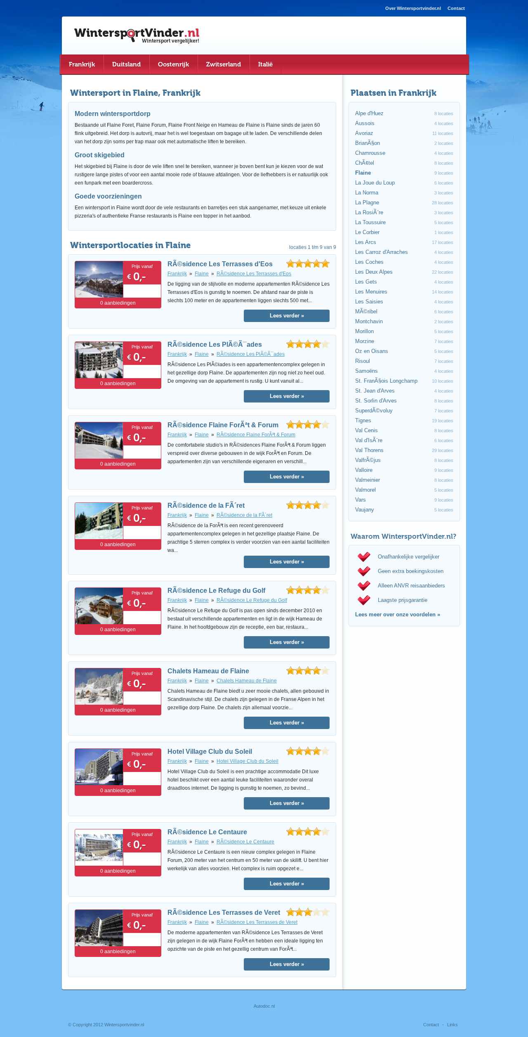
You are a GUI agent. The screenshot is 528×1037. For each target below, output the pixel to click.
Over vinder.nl (413, 8)
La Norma (366, 192)
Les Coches (369, 262)
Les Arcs (365, 242)
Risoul (362, 361)
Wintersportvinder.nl (124, 1024)
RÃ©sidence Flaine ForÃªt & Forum (222, 425)
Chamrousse (370, 153)
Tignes (363, 420)
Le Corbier (367, 232)
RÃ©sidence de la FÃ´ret (206, 505)
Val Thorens (369, 450)
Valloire (363, 470)
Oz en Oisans (371, 351)
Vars (360, 500)
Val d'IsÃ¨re (368, 440)
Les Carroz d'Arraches (381, 252)
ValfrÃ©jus (368, 460)
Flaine (202, 274)
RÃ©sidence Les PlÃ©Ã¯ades (214, 344)
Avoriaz (364, 133)
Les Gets (366, 282)
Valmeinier (367, 480)
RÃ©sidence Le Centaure (207, 832)
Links (452, 1024)
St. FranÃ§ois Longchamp (386, 381)
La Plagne (367, 202)
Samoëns (366, 371)
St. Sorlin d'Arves (376, 401)
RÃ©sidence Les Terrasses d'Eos (220, 264)
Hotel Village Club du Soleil (209, 751)
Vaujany (364, 510)
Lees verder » (287, 316)
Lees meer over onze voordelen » (397, 614)
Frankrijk (177, 274)
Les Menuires (371, 292)
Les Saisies (369, 301)
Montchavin (369, 321)
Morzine (364, 341)
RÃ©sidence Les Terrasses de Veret (223, 912)
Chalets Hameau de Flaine (208, 671)
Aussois (365, 123)
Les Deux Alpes (374, 272)
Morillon (364, 331)
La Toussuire (370, 222)
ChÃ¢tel (364, 163)
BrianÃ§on (367, 143)
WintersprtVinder (136, 32)
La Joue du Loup (375, 183)
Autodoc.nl (264, 1006)
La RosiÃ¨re (369, 212)
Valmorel (365, 490)
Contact (456, 8)
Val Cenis (366, 430)
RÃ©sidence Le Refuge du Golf (216, 590)
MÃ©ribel (366, 311)
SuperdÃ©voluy (374, 410)
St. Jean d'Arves (375, 391)
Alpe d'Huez (369, 113)
